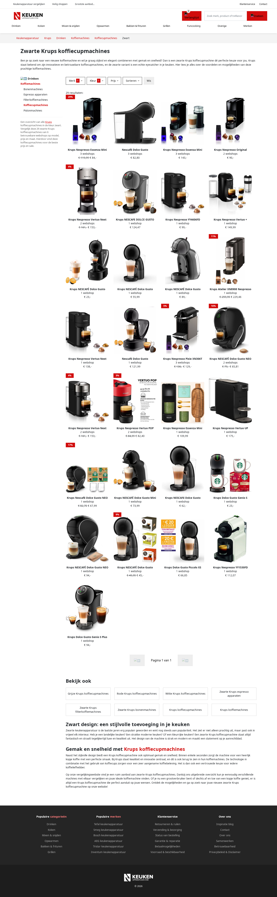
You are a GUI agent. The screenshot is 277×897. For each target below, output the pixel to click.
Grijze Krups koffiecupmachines (88, 693)
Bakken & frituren (136, 26)
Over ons (224, 835)
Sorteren (131, 80)
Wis (149, 80)
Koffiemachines (30, 83)
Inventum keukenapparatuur (108, 852)
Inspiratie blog (224, 824)
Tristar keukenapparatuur (108, 846)
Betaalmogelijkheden (167, 846)
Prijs (113, 80)
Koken (41, 26)
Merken (247, 26)
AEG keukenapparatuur (108, 841)
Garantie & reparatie (167, 841)
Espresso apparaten (35, 94)
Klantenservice (247, 4)
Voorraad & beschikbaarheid (168, 852)
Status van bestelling (167, 835)
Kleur (94, 80)
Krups (48, 122)
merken (115, 816)
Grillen (166, 26)
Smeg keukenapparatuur (108, 830)
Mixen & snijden (71, 26)
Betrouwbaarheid (224, 846)
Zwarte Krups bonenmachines (137, 710)
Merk (74, 80)
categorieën (58, 816)
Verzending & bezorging (167, 830)
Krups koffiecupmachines (185, 710)
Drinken (16, 26)
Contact (263, 4)
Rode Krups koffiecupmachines (137, 693)
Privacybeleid (217, 852)
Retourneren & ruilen (167, 824)
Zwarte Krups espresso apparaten (234, 694)
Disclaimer (234, 852)
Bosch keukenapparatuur (108, 835)
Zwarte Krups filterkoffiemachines (88, 710)
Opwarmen (103, 26)
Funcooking (193, 26)
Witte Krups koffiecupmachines (185, 693)
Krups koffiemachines (234, 710)
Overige (222, 26)
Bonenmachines (33, 89)
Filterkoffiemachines (36, 99)
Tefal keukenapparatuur (108, 824)
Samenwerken (224, 841)
